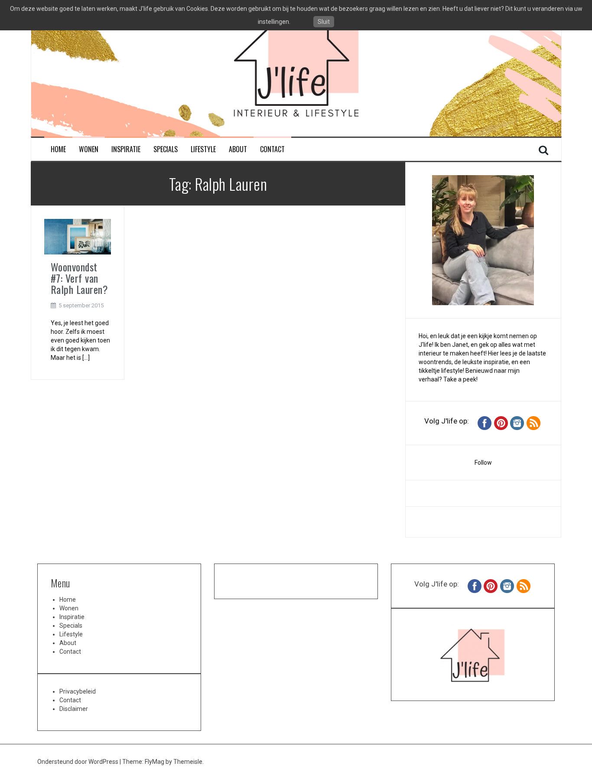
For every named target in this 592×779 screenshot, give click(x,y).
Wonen (88, 149)
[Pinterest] (501, 422)
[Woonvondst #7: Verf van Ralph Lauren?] (77, 235)
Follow (483, 462)
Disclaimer (73, 708)
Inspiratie (125, 149)
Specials (165, 149)
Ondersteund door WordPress (78, 761)
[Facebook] (484, 422)
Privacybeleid (77, 691)
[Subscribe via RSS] (533, 422)
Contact (272, 149)
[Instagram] (517, 422)
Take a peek (459, 379)
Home (58, 149)
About (238, 149)
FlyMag (154, 761)
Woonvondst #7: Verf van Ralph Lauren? (79, 278)
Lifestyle (203, 149)
